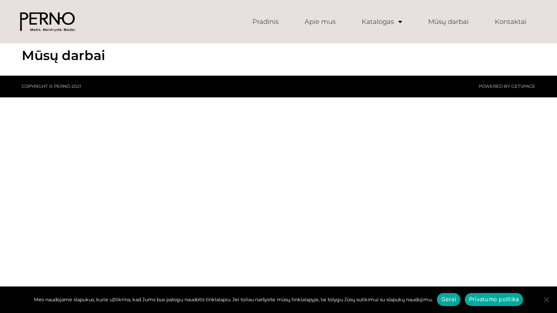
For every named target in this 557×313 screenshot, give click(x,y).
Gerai (448, 299)
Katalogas (378, 21)
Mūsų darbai (448, 21)
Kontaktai (511, 21)
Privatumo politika (494, 299)
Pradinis (265, 21)
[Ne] (546, 299)
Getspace (523, 86)
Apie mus (320, 21)
